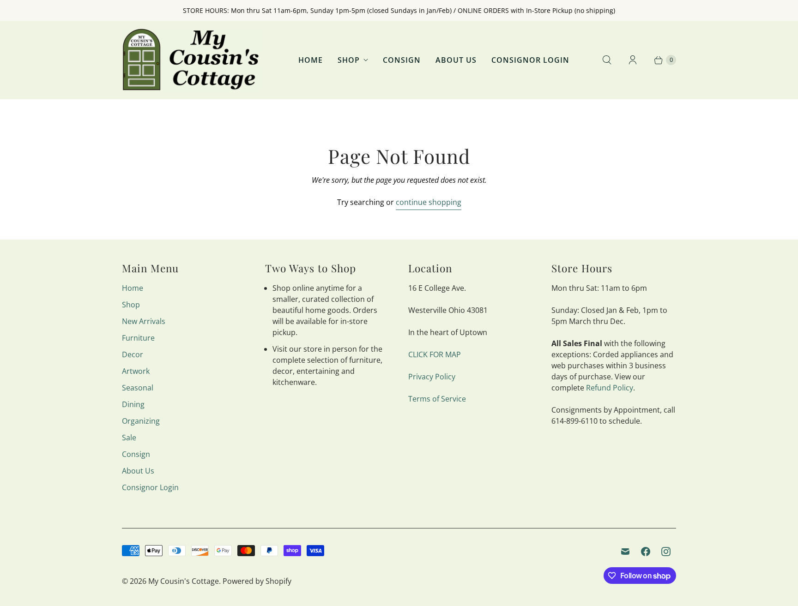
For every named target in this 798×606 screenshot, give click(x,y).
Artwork (136, 371)
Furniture (138, 338)
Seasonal (137, 388)
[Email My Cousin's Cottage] (625, 551)
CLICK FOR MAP (434, 354)
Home (310, 60)
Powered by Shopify (257, 581)
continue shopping (428, 202)
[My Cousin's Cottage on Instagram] (666, 551)
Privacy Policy (431, 377)
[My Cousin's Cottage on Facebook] (645, 551)
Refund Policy (609, 388)
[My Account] (633, 60)
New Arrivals (143, 321)
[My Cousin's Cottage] (191, 59)
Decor (132, 354)
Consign (402, 60)
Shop (349, 60)
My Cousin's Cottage (183, 581)
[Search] (607, 60)
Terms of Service (437, 399)
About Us (456, 60)
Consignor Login (530, 60)
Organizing (141, 421)
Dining (133, 404)
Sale (129, 437)
